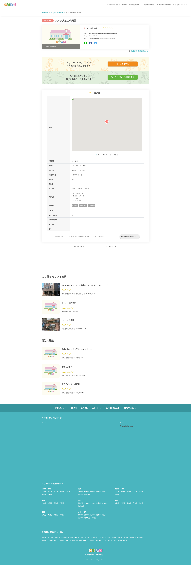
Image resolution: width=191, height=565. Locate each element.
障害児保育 (53, 540)
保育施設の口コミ (181, 4)
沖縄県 (94, 518)
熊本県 (98, 515)
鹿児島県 (87, 518)
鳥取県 (117, 503)
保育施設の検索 (149, 4)
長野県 (117, 494)
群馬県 (92, 491)
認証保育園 (65, 537)
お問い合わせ (97, 408)
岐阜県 (44, 503)
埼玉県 (98, 491)
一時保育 (61, 540)
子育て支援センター (109, 540)
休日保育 (45, 540)
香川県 (50, 515)
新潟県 (117, 491)
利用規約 (84, 408)
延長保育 (133, 537)
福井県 (135, 491)
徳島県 (44, 515)
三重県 (62, 503)
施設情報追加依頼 (165, 4)
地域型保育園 (74, 537)
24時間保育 (83, 540)
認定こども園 (85, 537)
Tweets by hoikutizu (126, 426)
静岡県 (50, 503)
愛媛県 (56, 515)
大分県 (104, 515)
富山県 (123, 491)
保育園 (126, 537)
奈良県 (104, 503)
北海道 (44, 491)
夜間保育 (140, 537)
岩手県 (56, 491)
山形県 (44, 494)
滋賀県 (80, 503)
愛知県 (56, 503)
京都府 (86, 503)
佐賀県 (86, 515)
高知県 (62, 515)
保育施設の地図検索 (58, 13)
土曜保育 (91, 540)
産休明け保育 (122, 540)
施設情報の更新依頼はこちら (140, 51)
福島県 (50, 494)
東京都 (80, 494)
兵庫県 (98, 503)
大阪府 (92, 503)
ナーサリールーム (104, 537)
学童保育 (94, 537)
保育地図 (45, 13)
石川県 (129, 491)
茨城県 (80, 491)
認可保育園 (45, 537)
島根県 (123, 503)
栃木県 (86, 491)
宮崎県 (80, 518)
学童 (67, 540)
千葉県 (104, 491)
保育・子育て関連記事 (131, 4)
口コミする (124, 64)
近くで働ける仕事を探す (124, 77)
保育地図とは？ (114, 4)
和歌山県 (81, 506)
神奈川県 (87, 494)
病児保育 (99, 540)
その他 (120, 537)
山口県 (141, 503)
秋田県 (68, 491)
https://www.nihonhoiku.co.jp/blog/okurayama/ (102, 38)
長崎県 (92, 515)
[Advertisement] (80, 260)
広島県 (135, 503)
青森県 (50, 491)
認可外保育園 (55, 537)
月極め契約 (74, 540)
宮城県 (62, 491)
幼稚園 (114, 537)
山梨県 (141, 491)
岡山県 (129, 503)
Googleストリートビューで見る (108, 155)
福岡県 (80, 515)
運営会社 (74, 408)
